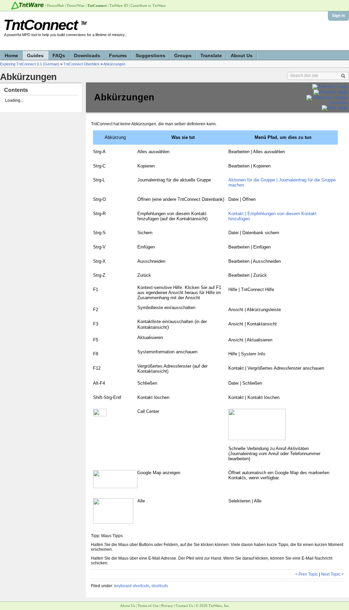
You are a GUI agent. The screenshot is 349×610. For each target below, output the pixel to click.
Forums (118, 55)
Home (11, 55)
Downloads (87, 55)
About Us (242, 55)
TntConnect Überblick (81, 64)
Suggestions (150, 55)
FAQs (58, 55)
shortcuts (159, 585)
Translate (211, 55)
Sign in (338, 15)
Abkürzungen (114, 64)
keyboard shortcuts (131, 585)
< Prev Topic (306, 574)
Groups (183, 55)
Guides (35, 55)
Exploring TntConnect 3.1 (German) (29, 64)
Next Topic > (332, 574)
